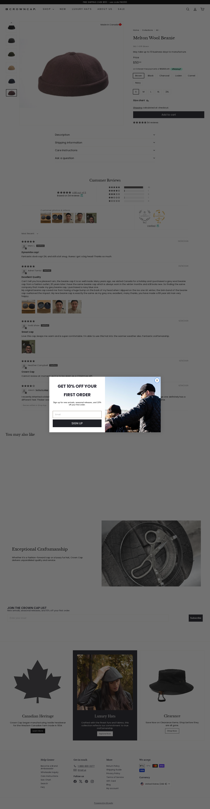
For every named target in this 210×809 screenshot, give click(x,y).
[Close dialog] (157, 380)
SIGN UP (77, 423)
